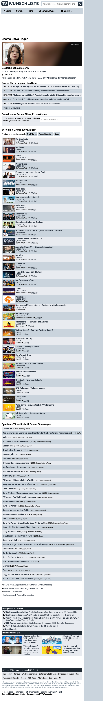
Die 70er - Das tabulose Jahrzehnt (18, 579)
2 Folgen (34, 176)
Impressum (7, 674)
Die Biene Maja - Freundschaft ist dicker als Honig (25, 544)
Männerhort (8, 549)
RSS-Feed (32, 678)
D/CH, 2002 (31, 472)
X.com (23, 678)
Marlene (6, 458)
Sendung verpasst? (49, 692)
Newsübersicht (10, 629)
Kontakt (17, 674)
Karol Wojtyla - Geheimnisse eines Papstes (22, 493)
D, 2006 (50, 493)
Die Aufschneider (10, 501)
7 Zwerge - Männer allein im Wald (18, 480)
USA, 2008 (28, 506)
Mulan (5, 437)
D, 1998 (79, 433)
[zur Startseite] (20, 2)
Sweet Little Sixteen (11, 450)
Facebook (7, 678)
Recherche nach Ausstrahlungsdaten (18, 595)
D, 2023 (42, 579)
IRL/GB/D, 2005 (24, 489)
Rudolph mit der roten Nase (15, 441)
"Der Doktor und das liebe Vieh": (39, 615)
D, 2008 (37, 510)
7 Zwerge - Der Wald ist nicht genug (19, 497)
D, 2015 (26, 553)
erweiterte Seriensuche (12, 592)
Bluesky (15, 678)
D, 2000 (19, 459)
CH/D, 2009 (17, 519)
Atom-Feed (42, 678)
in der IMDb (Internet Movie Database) (27, 585)
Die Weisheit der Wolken (13, 514)
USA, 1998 (20, 437)
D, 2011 (44, 527)
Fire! (4, 519)
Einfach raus (8, 446)
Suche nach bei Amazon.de (23, 588)
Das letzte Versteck (11, 471)
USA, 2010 (56, 523)
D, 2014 (22, 549)
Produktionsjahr (46, 134)
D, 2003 (20, 476)
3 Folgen (34, 143)
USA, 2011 (30, 532)
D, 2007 (27, 502)
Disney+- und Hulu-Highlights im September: (42, 619)
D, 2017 (19, 566)
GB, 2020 (40, 575)
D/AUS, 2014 (60, 545)
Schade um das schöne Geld (15, 510)
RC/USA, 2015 (31, 557)
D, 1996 (21, 429)
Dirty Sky (7, 476)
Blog (77, 674)
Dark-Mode (54, 678)
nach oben (8, 692)
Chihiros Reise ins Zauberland (16, 463)
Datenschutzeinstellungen (62, 674)
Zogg (5, 570)
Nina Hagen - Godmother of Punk (17, 536)
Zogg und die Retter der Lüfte (16, 574)
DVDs (61, 692)
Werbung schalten (29, 674)
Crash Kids (7, 428)
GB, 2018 (19, 570)
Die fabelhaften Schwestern (15, 467)
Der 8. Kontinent (10, 553)
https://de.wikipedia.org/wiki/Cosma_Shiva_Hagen (24, 71)
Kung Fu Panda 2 (10, 531)
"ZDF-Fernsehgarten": (40, 623)
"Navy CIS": (31, 626)
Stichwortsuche (32, 692)
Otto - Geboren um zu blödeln (16, 561)
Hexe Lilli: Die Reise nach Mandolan (19, 527)
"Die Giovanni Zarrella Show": (41, 612)
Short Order (8, 488)
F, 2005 (45, 484)
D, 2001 (36, 467)
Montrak (6, 566)
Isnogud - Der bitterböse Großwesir (18, 484)
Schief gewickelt (10, 540)
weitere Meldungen (12, 108)
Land (57, 134)
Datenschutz (44, 674)
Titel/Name (32, 134)
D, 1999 (22, 446)
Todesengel (8, 454)
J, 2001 (40, 463)
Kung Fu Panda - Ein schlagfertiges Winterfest (23, 523)
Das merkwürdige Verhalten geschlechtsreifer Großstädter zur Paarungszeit (37, 433)
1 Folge (33, 151)
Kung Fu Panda (9, 506)
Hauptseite (19, 692)
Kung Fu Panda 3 (10, 557)
